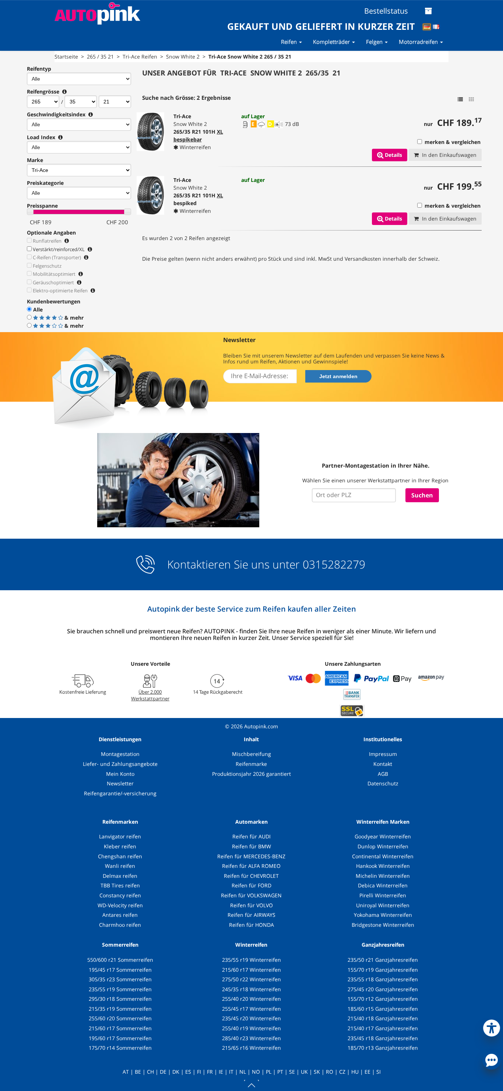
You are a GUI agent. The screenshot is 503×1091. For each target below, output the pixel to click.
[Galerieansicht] (471, 99)
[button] (491, 1026)
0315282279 (332, 564)
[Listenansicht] (460, 99)
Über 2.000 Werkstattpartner (150, 695)
